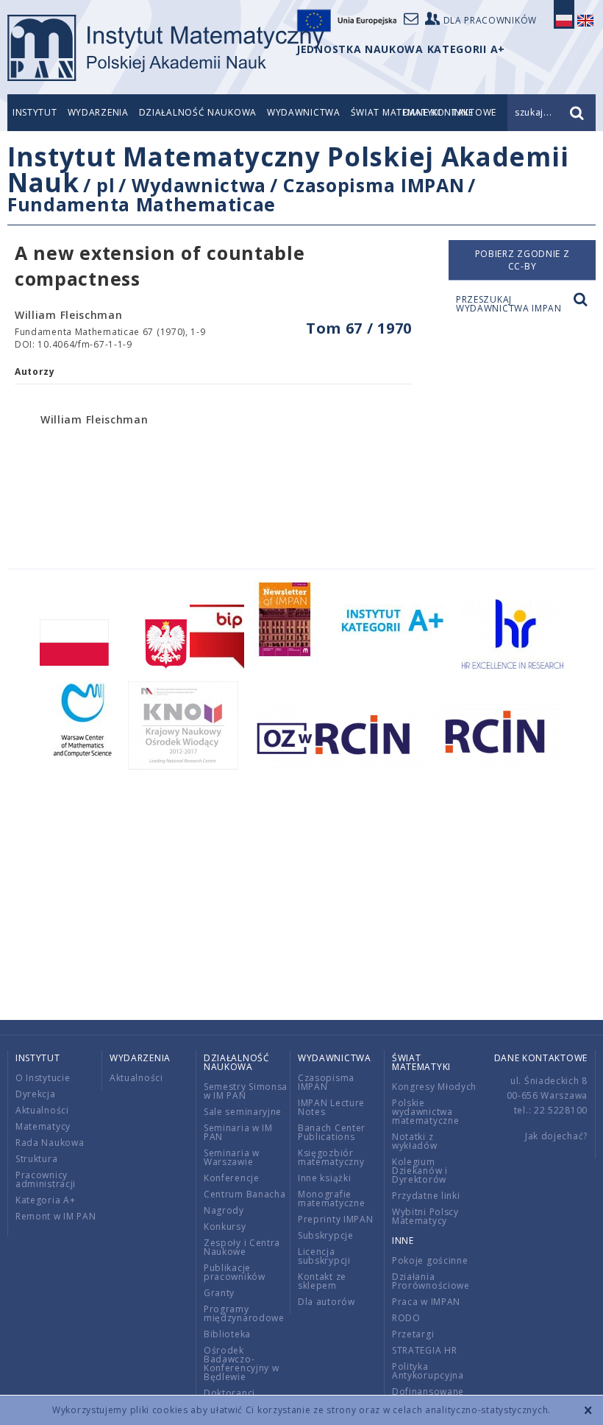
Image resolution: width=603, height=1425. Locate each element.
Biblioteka (227, 1334)
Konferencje (232, 1178)
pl (105, 184)
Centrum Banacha (245, 1194)
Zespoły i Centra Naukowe (242, 1247)
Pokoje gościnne (430, 1260)
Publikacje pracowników (234, 1272)
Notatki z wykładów (415, 1141)
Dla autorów (326, 1301)
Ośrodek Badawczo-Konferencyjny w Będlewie (241, 1363)
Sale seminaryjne (243, 1111)
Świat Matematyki (421, 1062)
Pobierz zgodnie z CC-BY (522, 259)
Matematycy (43, 1126)
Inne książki (324, 1178)
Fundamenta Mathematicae (141, 204)
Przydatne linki (426, 1195)
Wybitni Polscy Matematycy (425, 1216)
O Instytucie (42, 1078)
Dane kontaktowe (541, 1058)
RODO (406, 1318)
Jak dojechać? (556, 1136)
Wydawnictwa (303, 112)
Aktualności (42, 1110)
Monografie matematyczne (331, 1198)
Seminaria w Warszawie (232, 1157)
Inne (403, 1240)
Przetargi (413, 1334)
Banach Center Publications (331, 1132)
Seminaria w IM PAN (238, 1132)
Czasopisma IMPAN (373, 184)
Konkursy (225, 1226)
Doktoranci (229, 1393)
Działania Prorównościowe (431, 1281)
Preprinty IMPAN (336, 1219)
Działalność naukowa (198, 112)
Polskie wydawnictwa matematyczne (425, 1112)
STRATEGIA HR (424, 1350)
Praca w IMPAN (426, 1301)
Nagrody (224, 1210)
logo (165, 48)
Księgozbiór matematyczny (331, 1157)
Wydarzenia (98, 112)
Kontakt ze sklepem (322, 1281)
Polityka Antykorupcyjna (428, 1371)
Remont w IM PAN (55, 1216)
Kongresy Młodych (434, 1086)
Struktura (36, 1159)
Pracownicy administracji (45, 1179)
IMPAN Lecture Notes (331, 1107)
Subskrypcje (326, 1235)
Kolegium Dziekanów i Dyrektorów (420, 1170)
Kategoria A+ (45, 1200)
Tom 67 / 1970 (359, 328)
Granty (219, 1293)
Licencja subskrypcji (324, 1256)
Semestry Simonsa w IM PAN (246, 1091)
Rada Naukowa (49, 1142)
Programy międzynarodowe (244, 1313)
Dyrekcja (35, 1094)
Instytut (35, 112)
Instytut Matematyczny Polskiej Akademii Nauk (287, 169)
